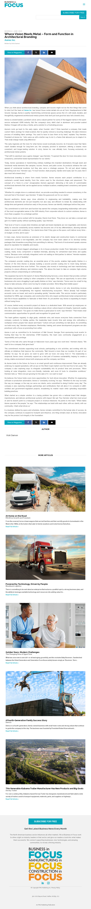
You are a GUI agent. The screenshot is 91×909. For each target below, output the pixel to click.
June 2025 (18, 31)
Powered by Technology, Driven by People (27, 585)
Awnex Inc (28, 110)
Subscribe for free (73, 13)
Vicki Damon (15, 43)
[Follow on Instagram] (48, 883)
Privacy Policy (55, 887)
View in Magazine (14, 53)
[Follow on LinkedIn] (42, 883)
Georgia (8, 31)
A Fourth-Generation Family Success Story (26, 721)
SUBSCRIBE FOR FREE (45, 821)
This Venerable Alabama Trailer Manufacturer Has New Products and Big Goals (44, 789)
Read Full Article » (12, 526)
